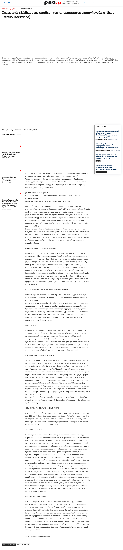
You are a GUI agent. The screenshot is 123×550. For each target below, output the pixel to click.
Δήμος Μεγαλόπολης (101, 139)
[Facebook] (4, 2)
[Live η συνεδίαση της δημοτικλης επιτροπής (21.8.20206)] (11, 168)
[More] (58, 124)
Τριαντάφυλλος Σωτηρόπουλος (42, 536)
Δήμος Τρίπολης (14, 9)
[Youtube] (8, 2)
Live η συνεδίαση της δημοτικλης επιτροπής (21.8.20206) (9, 178)
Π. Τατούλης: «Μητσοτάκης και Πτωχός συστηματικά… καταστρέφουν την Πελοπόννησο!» (107, 146)
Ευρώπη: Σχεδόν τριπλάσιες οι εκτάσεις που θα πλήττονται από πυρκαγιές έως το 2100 (106, 156)
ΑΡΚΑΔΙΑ (5, 9)
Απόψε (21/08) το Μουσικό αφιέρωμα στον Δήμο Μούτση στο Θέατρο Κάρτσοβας (11, 155)
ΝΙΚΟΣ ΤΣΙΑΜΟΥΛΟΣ (26, 9)
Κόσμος (98, 161)
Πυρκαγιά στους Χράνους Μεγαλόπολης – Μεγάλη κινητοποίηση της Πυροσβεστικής (107, 167)
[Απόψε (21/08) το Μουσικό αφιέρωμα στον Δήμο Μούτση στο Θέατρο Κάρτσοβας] (11, 144)
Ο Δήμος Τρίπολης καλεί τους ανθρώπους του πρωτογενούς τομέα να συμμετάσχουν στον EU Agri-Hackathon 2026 (10, 203)
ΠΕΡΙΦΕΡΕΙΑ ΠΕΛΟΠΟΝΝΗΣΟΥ (102, 150)
